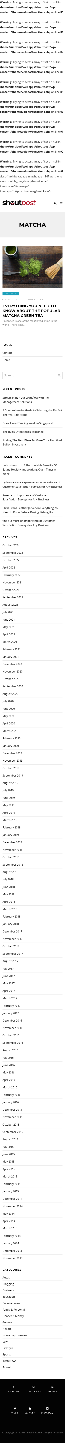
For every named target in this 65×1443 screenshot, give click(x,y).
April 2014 (8, 1221)
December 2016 (12, 1020)
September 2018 (12, 864)
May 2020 (8, 716)
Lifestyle (11, 294)
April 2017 (8, 990)
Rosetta (7, 495)
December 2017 (12, 931)
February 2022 (11, 575)
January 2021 (10, 656)
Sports (6, 1354)
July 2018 (8, 879)
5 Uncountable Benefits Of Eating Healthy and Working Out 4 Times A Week (29, 469)
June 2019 (8, 797)
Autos (6, 1277)
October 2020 (10, 679)
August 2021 (10, 604)
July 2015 (8, 1146)
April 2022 (8, 567)
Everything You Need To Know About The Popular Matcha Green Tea (31, 311)
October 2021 (10, 590)
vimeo (15, 1413)
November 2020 (12, 671)
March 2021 (9, 641)
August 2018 (10, 872)
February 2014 (11, 1235)
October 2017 (10, 946)
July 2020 (8, 701)
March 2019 (9, 820)
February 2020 (11, 738)
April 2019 (8, 812)
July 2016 (8, 1057)
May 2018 (8, 894)
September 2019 (12, 775)
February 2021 (11, 649)
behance (52, 1391)
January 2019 (10, 835)
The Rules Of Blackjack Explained (23, 432)
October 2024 (10, 545)
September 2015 (12, 1132)
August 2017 (10, 961)
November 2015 (12, 1117)
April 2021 (8, 634)
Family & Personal (13, 1309)
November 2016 (12, 1028)
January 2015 (10, 1191)
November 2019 (12, 760)
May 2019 (8, 805)
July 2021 (8, 612)
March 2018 (9, 909)
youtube (30, 1413)
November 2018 (12, 849)
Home (6, 360)
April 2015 (8, 1169)
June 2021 (8, 619)
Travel (6, 1367)
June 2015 (8, 1154)
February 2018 (11, 916)
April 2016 (8, 1080)
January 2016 (10, 1102)
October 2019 (10, 768)
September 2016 (12, 1042)
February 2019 (11, 827)
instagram (47, 1413)
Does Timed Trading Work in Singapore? (28, 423)
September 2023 (12, 552)
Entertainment (11, 1303)
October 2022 (10, 560)
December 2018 (12, 842)
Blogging (8, 1284)
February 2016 (11, 1094)
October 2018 (10, 857)
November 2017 (12, 939)
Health (6, 1328)
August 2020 (10, 694)
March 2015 (9, 1176)
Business (8, 1290)
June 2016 (8, 1065)
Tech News (9, 1361)
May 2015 (8, 1161)
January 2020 (10, 745)
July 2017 (8, 968)
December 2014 (12, 1198)
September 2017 (12, 953)
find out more (11, 521)
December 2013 (12, 1250)
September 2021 (12, 597)
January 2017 (10, 1013)
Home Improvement (15, 1335)
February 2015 (11, 1184)
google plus (33, 1391)
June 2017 (8, 976)
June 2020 (8, 708)
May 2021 (8, 627)
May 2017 (8, 983)
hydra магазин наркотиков (20, 482)
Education (8, 1296)
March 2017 (9, 998)
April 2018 (8, 901)
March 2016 (9, 1087)
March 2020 (9, 731)
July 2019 (8, 790)
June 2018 (8, 887)
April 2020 (8, 723)
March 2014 (9, 1228)
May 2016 (8, 1072)
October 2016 (10, 1035)
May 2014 (8, 1213)
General (7, 1322)
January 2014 (10, 1243)
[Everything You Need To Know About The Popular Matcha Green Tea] (32, 267)
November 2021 (12, 582)
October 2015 (10, 1124)
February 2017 (11, 1005)
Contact (7, 352)
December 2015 (12, 1109)
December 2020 (12, 664)
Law (5, 1341)
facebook (13, 1391)
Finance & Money (13, 1316)
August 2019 (10, 783)
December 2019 (12, 753)
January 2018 (10, 924)
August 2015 (10, 1139)
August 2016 (10, 1050)
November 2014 (12, 1206)
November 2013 (12, 1258)
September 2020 (12, 686)
